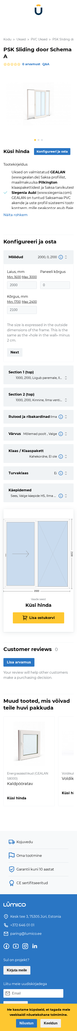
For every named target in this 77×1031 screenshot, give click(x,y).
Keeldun (51, 1023)
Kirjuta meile (17, 970)
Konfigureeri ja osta (52, 151)
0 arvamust (31, 64)
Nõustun (26, 1023)
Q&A (45, 64)
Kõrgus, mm (17, 297)
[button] (35, 140)
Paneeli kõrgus (53, 272)
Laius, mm (16, 272)
